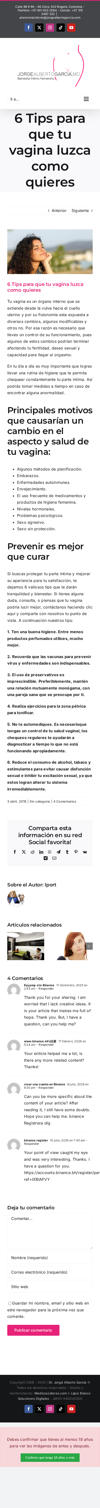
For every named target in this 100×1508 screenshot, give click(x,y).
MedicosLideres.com (50, 1393)
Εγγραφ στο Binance (39, 985)
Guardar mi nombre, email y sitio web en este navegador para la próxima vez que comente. (48, 1310)
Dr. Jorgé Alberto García (67, 1382)
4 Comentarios (64, 801)
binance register (36, 1140)
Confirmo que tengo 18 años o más (50, 1457)
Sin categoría (40, 801)
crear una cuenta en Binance (44, 1084)
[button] (11, 946)
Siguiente (80, 210)
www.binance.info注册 (40, 1041)
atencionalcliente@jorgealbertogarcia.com (50, 17)
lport (50, 885)
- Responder (45, 988)
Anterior (59, 210)
